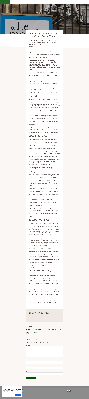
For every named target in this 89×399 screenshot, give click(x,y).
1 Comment (47, 313)
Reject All (12, 395)
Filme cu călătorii (36, 317)
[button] (87, 2)
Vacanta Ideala (4, 1)
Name (27, 360)
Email (27, 365)
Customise (6, 395)
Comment (28, 345)
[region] (12, 391)
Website (28, 371)
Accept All (18, 395)
